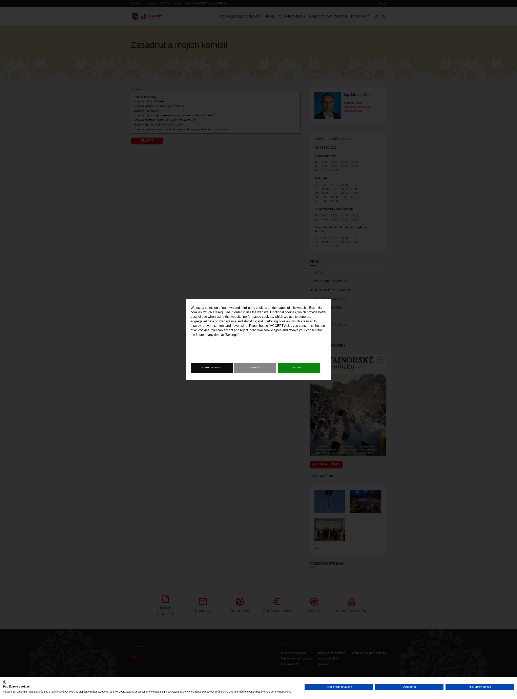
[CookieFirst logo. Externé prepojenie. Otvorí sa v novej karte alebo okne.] (4, 682)
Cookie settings (211, 368)
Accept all (299, 368)
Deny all (255, 368)
